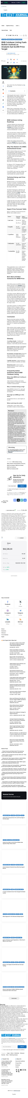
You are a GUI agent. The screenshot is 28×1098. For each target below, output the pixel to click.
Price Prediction (18, 39)
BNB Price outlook (19, 465)
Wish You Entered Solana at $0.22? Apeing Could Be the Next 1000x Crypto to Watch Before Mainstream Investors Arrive (13, 778)
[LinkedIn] (14, 35)
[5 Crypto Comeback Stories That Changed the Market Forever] (14, 882)
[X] (8, 35)
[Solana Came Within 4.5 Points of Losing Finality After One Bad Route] (5, 652)
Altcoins (4, 39)
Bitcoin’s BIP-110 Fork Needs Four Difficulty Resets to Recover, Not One (17, 657)
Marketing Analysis (14, 668)
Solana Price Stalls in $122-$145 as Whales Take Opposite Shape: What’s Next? (13, 843)
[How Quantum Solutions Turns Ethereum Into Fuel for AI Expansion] (5, 672)
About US (19, 1059)
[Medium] (26, 510)
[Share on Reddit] (14, 59)
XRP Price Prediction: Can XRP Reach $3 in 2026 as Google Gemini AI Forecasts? (18, 733)
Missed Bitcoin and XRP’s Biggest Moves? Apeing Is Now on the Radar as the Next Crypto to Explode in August (13, 782)
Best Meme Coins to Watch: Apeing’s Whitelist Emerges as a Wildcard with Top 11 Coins (6, 1081)
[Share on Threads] (7, 62)
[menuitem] (4, 10)
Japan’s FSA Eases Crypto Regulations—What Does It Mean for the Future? (14, 940)
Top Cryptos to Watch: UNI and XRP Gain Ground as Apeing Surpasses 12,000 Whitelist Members (17, 644)
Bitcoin (15, 659)
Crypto (18, 654)
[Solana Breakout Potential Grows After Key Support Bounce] (14, 857)
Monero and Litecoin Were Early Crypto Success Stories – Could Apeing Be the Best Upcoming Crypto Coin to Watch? (13, 773)
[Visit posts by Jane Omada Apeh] (3, 510)
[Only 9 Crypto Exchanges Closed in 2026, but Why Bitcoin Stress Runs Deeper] (5, 728)
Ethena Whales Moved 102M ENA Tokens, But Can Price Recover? (17, 706)
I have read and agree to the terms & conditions (13, 1049)
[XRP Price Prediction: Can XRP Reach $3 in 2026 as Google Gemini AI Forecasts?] (5, 735)
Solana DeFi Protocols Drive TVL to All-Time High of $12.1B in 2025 (13, 818)
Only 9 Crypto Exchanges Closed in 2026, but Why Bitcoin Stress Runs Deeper (17, 727)
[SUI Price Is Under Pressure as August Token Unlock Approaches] (5, 693)
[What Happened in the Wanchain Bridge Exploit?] (14, 907)
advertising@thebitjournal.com (15, 450)
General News (19, 937)
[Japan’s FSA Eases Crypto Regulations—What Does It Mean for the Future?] (14, 930)
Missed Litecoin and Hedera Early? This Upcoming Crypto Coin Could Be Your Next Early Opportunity (12, 752)
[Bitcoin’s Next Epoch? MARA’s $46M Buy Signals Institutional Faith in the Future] (14, 980)
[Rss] (17, 35)
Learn (12, 889)
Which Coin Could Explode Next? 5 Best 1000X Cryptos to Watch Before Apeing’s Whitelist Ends (13, 762)
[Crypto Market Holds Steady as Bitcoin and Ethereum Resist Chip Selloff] (5, 679)
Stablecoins (21, 962)
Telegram (10, 452)
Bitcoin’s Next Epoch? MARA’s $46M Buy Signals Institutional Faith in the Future (13, 990)
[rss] (20, 621)
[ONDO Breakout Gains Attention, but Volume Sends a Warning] (5, 665)
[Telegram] (15, 35)
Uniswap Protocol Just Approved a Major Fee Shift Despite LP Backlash (17, 719)
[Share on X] (10, 59)
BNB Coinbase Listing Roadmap (14, 463)
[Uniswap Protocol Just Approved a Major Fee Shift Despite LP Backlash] (5, 721)
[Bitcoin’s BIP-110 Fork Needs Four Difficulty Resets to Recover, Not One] (5, 659)
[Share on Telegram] (17, 59)
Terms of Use (22, 492)
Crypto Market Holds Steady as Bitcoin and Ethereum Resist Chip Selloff (18, 678)
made (18, 192)
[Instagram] (12, 35)
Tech (20, 688)
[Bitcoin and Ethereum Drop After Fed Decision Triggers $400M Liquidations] (5, 700)
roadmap (9, 127)
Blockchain (16, 652)
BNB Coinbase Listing (17, 461)
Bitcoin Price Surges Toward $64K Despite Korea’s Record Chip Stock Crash (17, 741)
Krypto (17, 647)
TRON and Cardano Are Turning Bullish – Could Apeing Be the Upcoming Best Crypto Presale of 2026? (13, 766)
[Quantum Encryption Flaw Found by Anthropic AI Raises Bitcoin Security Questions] (5, 686)
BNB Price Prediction (11, 467)
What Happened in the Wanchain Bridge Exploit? (13, 916)
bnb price (23, 463)
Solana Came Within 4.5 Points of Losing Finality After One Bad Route (17, 650)
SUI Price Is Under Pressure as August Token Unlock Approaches (18, 692)
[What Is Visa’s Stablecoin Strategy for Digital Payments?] (5, 714)
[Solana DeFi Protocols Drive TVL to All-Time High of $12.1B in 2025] (14, 808)
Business (18, 815)
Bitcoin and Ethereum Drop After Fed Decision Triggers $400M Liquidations (18, 699)
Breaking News (10, 39)
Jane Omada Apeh (11, 53)
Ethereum (21, 673)
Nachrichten (12, 647)
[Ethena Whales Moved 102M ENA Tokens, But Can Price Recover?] (5, 707)
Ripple (22, 735)
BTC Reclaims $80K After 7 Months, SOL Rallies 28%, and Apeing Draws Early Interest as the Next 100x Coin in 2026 (13, 769)
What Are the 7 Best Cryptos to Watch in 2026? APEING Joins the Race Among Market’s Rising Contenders (13, 759)
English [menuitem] (5, 10)
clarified (14, 142)
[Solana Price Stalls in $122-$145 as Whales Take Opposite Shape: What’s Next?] (14, 833)
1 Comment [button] (21, 537)
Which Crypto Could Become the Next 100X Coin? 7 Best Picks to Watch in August (13, 755)
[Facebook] (6, 35)
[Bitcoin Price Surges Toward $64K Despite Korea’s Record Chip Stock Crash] (5, 742)
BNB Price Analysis (11, 465)
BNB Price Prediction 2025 (12, 468)
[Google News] (10, 35)
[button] (26, 35)
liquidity (20, 285)
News (22, 654)
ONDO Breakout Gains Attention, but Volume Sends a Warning (17, 664)
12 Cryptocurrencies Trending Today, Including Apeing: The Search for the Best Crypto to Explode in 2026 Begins (7, 1072)
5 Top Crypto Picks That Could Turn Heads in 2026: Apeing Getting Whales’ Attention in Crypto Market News (13, 786)
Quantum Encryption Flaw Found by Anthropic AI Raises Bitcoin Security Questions (17, 686)
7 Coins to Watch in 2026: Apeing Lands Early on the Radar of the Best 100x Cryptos (6, 1063)
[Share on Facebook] (7, 59)
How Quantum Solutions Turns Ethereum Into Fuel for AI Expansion (17, 671)
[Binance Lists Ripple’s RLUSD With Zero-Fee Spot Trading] (14, 955)
